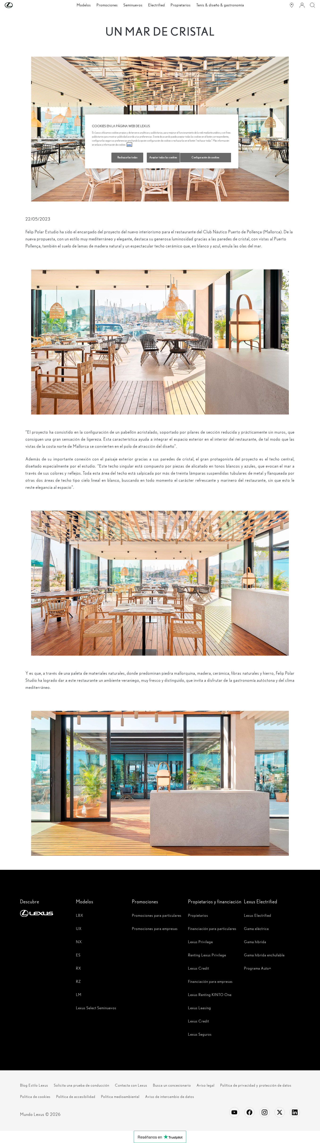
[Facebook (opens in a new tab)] (249, 1112)
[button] (18, 5)
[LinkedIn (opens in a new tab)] (295, 1112)
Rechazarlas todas (128, 157)
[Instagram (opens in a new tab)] (264, 1112)
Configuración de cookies (205, 157)
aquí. (129, 144)
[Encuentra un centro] (292, 5)
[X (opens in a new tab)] (279, 1112)
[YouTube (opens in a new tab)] (234, 1112)
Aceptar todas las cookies (163, 157)
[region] (161, 141)
